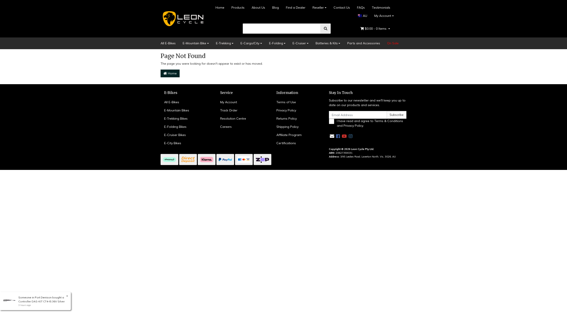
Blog (275, 8)
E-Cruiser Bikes (175, 135)
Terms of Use (286, 102)
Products (238, 8)
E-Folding (276, 43)
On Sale (393, 43)
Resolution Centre (233, 119)
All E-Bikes (168, 43)
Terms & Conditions (388, 121)
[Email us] (332, 136)
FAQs (361, 8)
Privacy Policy (286, 110)
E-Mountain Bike (194, 43)
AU (364, 16)
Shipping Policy (287, 127)
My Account (382, 16)
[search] (325, 28)
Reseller (318, 8)
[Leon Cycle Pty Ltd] (182, 18)
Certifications (286, 143)
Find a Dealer (295, 8)
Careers (226, 127)
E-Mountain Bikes (176, 110)
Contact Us (342, 8)
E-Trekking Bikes (176, 119)
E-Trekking (223, 43)
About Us (258, 8)
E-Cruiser (299, 43)
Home (220, 8)
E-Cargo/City (250, 43)
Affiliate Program (289, 135)
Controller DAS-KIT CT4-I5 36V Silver (41, 301)
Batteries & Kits (327, 43)
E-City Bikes (172, 143)
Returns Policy (286, 119)
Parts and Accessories (363, 43)
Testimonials (381, 8)
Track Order (228, 110)
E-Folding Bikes (175, 127)
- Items (376, 29)
